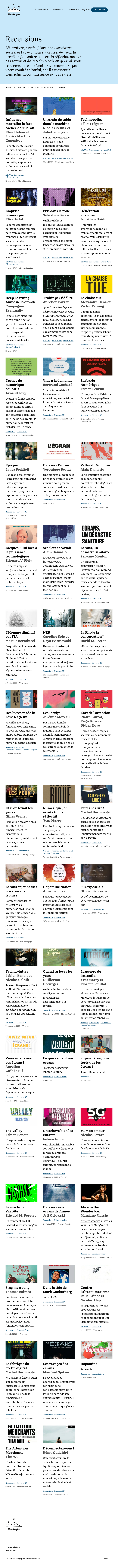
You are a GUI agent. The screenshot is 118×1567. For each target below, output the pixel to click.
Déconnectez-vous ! (58, 1448)
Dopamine (89, 1364)
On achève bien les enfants (58, 1132)
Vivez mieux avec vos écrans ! (19, 1060)
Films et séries (12, 177)
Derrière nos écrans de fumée (56, 1209)
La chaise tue (91, 298)
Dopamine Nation (57, 887)
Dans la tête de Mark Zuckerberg (57, 1289)
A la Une (9, 174)
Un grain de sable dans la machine (57, 121)
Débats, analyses (30, 749)
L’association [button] (40, 9)
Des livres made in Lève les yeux (20, 715)
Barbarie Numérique (90, 382)
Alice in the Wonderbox (90, 1209)
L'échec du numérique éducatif (15, 384)
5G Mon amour (93, 1130)
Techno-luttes (17, 971)
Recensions (19, 174)
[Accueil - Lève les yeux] (14, 9)
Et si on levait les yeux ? (19, 810)
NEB (46, 632)
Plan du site (11, 1550)
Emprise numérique (15, 213)
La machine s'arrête (15, 1209)
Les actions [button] (56, 9)
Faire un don (99, 9)
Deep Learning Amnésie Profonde (21, 300)
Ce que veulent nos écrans (58, 1060)
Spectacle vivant (13, 347)
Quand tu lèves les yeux (57, 973)
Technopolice (92, 119)
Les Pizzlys (51, 713)
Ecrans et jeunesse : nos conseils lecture (21, 891)
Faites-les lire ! (92, 808)
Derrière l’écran (56, 465)
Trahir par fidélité (58, 298)
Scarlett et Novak (57, 548)
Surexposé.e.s (92, 887)
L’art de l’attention (95, 713)
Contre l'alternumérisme (95, 1289)
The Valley (14, 1130)
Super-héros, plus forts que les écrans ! (95, 1062)
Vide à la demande (57, 380)
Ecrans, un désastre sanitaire (95, 550)
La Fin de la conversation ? (92, 634)
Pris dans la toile (56, 211)
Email (106, 1558)
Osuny (35, 1558)
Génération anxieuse (90, 213)
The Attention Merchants (17, 1450)
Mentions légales (13, 1546)
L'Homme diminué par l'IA (20, 634)
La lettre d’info (72, 9)
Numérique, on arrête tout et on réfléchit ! (56, 812)
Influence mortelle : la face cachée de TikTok (20, 123)
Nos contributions (13, 749)
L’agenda (86, 9)
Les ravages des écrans (55, 1366)
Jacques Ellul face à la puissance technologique (21, 552)
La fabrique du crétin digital (17, 1366)
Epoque (12, 465)
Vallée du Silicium (95, 465)
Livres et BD (68, 158)
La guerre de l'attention (91, 973)
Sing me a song (18, 1287)
